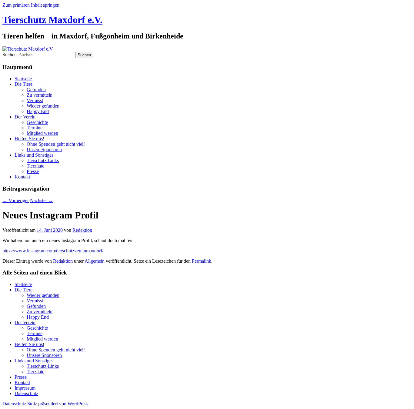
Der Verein (25, 116)
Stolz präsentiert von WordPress (57, 403)
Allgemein (95, 261)
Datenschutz (26, 393)
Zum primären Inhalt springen (30, 5)
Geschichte (37, 122)
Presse (33, 171)
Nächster (41, 200)
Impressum (25, 388)
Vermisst (35, 100)
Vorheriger (15, 200)
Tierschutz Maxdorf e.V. (52, 19)
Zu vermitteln (39, 95)
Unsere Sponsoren (44, 149)
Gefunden (36, 89)
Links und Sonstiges (34, 155)
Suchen (9, 54)
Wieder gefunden (43, 105)
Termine (34, 127)
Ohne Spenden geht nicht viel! (56, 144)
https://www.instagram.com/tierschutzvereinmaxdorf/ (52, 250)
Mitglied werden (42, 133)
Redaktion (82, 230)
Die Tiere (23, 84)
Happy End (38, 111)
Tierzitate (35, 165)
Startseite (23, 78)
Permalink (201, 261)
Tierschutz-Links (43, 160)
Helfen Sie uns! (29, 138)
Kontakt (22, 176)
